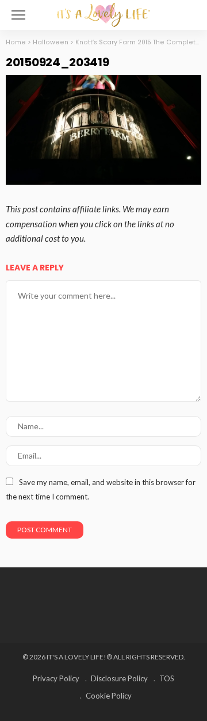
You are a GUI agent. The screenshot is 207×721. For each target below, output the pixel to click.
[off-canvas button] (18, 15)
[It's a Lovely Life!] (103, 13)
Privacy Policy (56, 678)
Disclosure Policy (119, 678)
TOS (166, 678)
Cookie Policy (109, 695)
